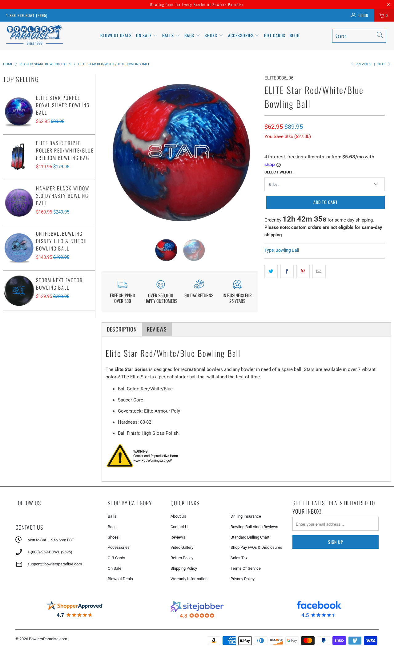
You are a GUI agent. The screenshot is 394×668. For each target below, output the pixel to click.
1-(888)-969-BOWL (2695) (49, 552)
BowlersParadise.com (48, 639)
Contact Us (180, 526)
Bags (189, 35)
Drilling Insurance (246, 516)
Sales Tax (239, 558)
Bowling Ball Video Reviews (254, 526)
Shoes (212, 35)
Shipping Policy (184, 568)
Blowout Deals (116, 35)
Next (382, 64)
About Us (178, 516)
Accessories (241, 35)
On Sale (114, 568)
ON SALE (144, 35)
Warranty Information (189, 578)
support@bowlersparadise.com (54, 564)
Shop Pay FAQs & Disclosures (256, 547)
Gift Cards (274, 35)
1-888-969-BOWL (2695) (26, 15)
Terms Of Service (246, 568)
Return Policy (182, 558)
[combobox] (359, 36)
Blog (295, 35)
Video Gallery (182, 547)
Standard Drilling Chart (250, 537)
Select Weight (279, 172)
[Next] (250, 151)
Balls (168, 35)
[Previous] (110, 151)
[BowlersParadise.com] (34, 36)
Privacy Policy (243, 578)
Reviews (178, 537)
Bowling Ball (287, 250)
